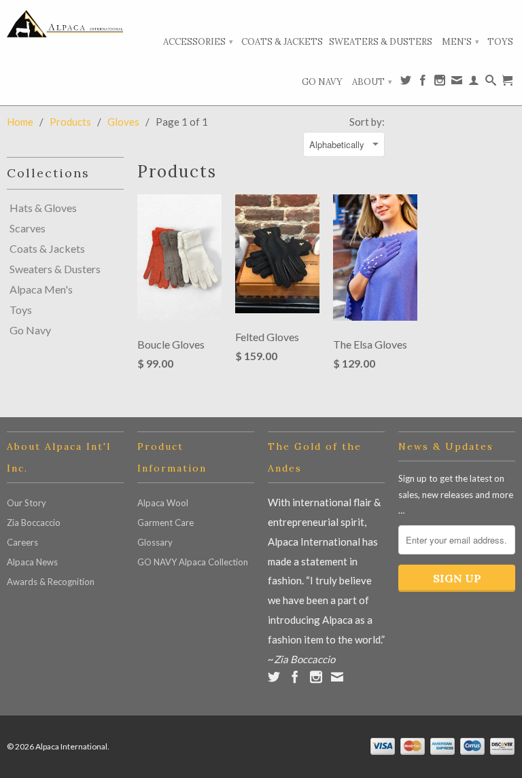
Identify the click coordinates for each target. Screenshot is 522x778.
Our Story (26, 502)
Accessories (198, 42)
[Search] (490, 83)
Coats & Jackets (282, 42)
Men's (460, 42)
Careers (22, 542)
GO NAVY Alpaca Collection (192, 561)
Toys (500, 42)
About (372, 82)
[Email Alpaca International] (456, 83)
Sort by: (367, 122)
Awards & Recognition (50, 581)
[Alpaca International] (65, 23)
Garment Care (165, 522)
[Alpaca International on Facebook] (422, 83)
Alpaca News (32, 561)
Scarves (28, 228)
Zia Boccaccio (33, 522)
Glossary (155, 542)
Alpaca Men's (41, 289)
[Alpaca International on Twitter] (405, 83)
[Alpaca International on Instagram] (439, 83)
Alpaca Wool (162, 502)
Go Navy (322, 82)
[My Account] (473, 83)
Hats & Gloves (43, 208)
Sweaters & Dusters (380, 42)
